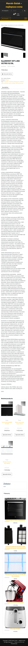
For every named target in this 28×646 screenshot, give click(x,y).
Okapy (5, 25)
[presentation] (2, 55)
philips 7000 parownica (17, 83)
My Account (5, 18)
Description (5, 87)
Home (2, 25)
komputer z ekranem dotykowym (11, 81)
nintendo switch (8, 83)
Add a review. (11, 66)
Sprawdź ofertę (8, 74)
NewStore (20, 642)
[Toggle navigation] (26, 18)
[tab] (5, 87)
